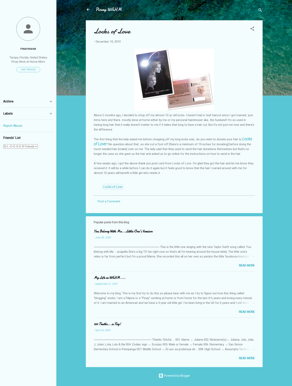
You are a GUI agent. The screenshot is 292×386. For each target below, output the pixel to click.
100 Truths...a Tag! (107, 324)
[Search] (260, 11)
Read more (247, 265)
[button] (252, 29)
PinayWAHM (28, 48)
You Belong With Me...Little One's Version (123, 231)
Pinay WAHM (108, 9)
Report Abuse (12, 126)
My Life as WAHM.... (110, 277)
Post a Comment (109, 201)
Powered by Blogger (176, 375)
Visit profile (28, 69)
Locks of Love (112, 187)
